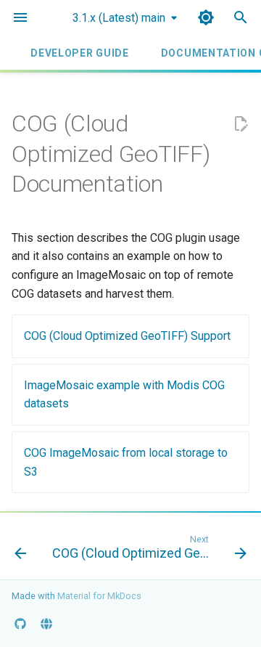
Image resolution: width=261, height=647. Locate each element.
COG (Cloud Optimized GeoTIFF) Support (127, 336)
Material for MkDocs (99, 595)
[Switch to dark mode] (205, 17)
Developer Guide (79, 53)
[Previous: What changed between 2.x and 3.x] (20, 550)
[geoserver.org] (46, 623)
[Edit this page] (240, 124)
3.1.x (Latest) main (118, 18)
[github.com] (20, 623)
